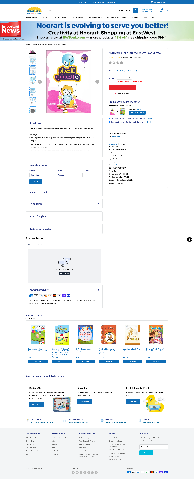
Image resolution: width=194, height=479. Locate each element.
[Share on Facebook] (110, 62)
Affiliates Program (85, 438)
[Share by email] (121, 62)
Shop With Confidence (130, 17)
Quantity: (112, 79)
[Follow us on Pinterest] (84, 472)
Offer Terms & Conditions (118, 450)
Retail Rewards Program (87, 441)
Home (28, 44)
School (117, 165)
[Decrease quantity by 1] (119, 77)
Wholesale (82, 447)
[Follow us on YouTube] (88, 472)
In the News (30, 441)
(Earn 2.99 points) (130, 71)
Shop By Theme (77, 17)
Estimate (35, 182)
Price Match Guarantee (117, 453)
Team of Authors (120, 153)
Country (32, 170)
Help (152, 17)
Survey (53, 447)
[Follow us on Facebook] (73, 472)
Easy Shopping (111, 17)
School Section (31, 17)
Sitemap (54, 444)
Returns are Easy (37, 192)
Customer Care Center (59, 438)
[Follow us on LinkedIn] (96, 472)
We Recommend (94, 17)
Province (60, 170)
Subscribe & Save (160, 2)
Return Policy (114, 438)
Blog (145, 17)
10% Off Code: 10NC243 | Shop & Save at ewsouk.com (97, 2)
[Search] (135, 10)
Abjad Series (117, 136)
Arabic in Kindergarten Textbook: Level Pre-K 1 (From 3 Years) (107, 351)
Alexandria (113, 144)
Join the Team (31, 447)
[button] (33, 52)
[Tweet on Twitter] (117, 62)
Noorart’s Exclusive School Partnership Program (88, 455)
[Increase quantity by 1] (129, 77)
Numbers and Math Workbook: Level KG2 (128, 119)
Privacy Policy (114, 456)
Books (45, 17)
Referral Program (85, 444)
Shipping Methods (115, 441)
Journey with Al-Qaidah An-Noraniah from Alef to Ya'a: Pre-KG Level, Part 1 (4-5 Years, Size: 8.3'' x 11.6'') (61, 352)
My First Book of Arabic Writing (83, 350)
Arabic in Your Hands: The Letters (131, 350)
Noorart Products (32, 451)
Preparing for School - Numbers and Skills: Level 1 (127, 122)
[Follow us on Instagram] (81, 472)
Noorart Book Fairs (85, 451)
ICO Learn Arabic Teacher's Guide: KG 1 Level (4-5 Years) (155, 350)
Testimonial (30, 444)
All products (36, 44)
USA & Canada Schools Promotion (117, 445)
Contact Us (55, 451)
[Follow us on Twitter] (77, 472)
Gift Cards (55, 454)
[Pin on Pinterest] (114, 62)
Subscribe (146, 453)
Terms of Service (115, 460)
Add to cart (122, 88)
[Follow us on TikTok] (92, 472)
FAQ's (53, 441)
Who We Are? (31, 438)
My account (146, 11)
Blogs (28, 454)
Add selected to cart (137, 112)
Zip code (87, 170)
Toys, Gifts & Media (59, 17)
